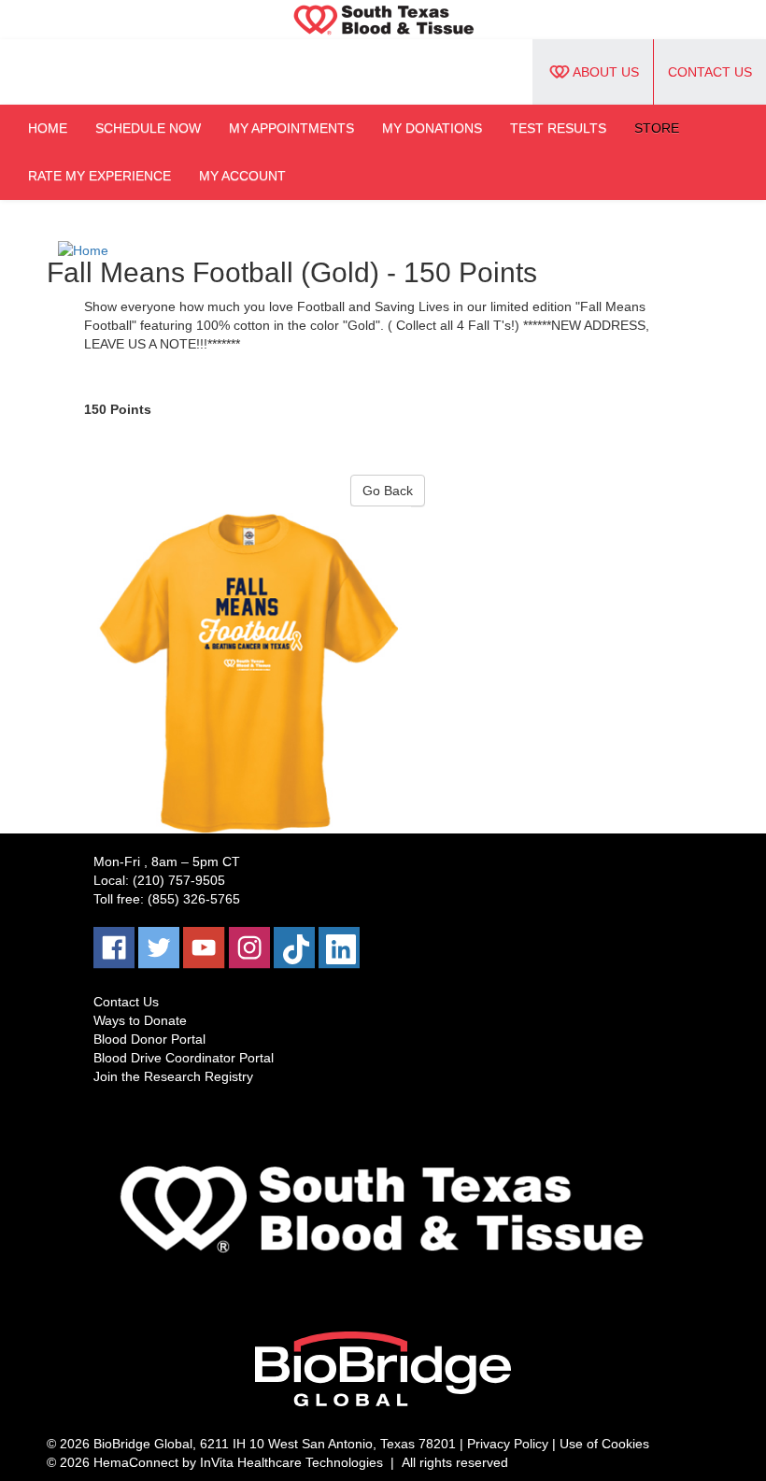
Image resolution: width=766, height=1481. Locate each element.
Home (47, 128)
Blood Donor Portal (149, 1039)
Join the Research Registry (173, 1076)
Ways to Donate (140, 1020)
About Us (606, 71)
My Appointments (291, 128)
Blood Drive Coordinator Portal (183, 1057)
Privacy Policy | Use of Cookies (558, 1443)
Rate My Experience (99, 175)
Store (656, 128)
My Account (242, 175)
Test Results (558, 128)
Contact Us (710, 71)
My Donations (432, 128)
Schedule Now (148, 128)
